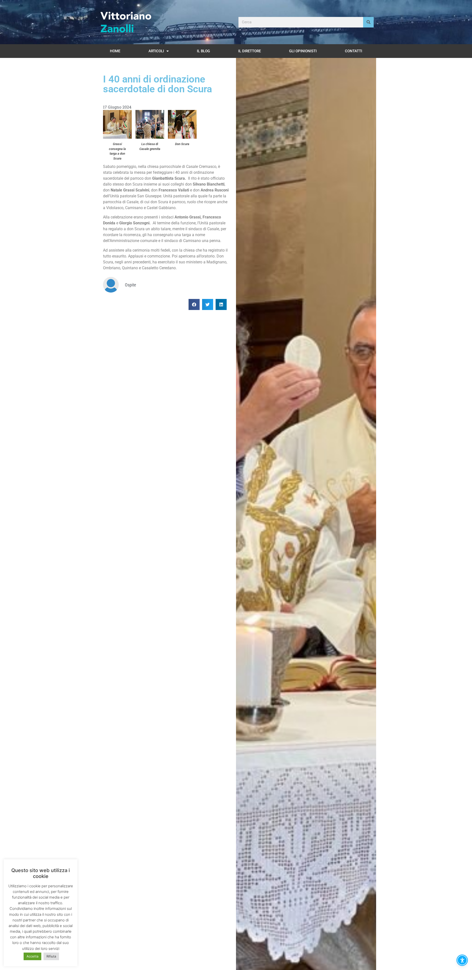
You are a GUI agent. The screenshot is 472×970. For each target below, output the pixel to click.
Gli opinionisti (303, 51)
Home (115, 51)
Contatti (353, 51)
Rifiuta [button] (51, 956)
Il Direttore (249, 51)
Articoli (156, 51)
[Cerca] (368, 22)
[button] (194, 304)
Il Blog (203, 51)
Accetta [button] (32, 956)
